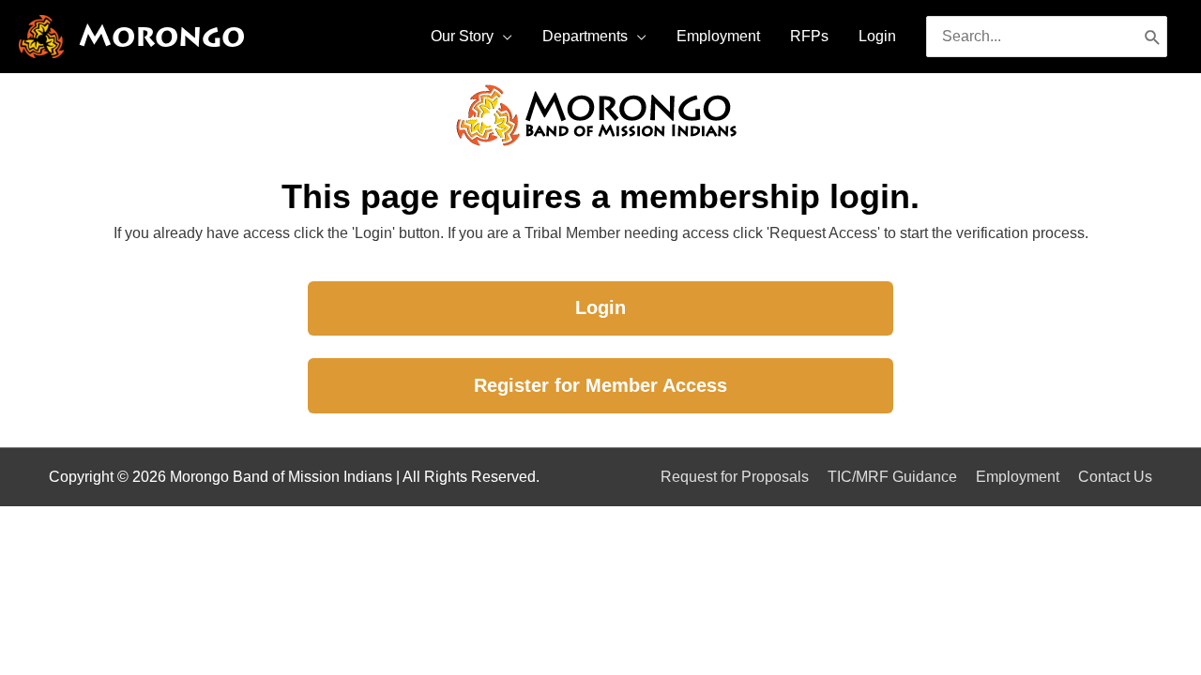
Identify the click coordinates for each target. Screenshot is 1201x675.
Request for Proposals (735, 477)
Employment (1017, 477)
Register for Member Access (600, 385)
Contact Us (1115, 477)
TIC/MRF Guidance (892, 477)
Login (600, 307)
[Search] (1152, 36)
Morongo (162, 36)
